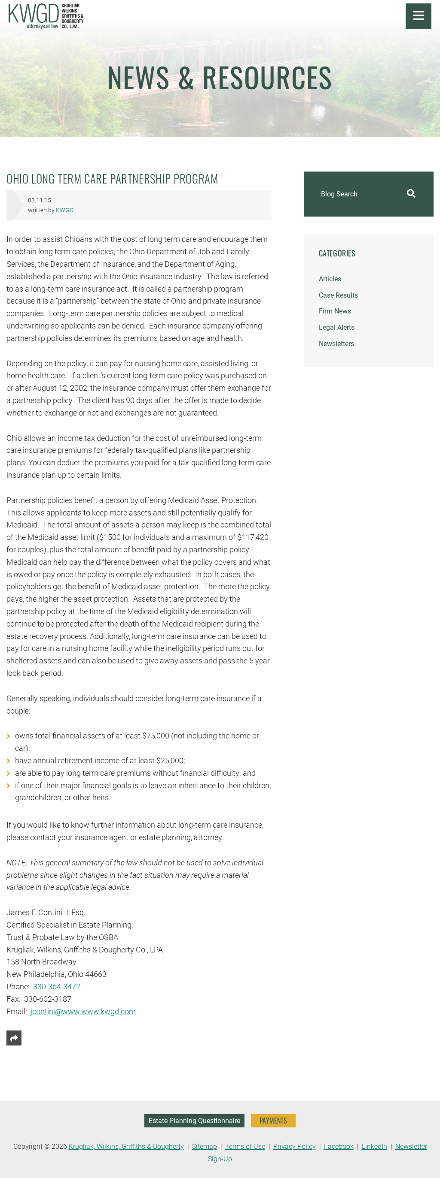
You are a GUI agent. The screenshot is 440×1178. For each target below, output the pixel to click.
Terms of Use (245, 1146)
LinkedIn (374, 1146)
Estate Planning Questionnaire (194, 1121)
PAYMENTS (273, 1120)
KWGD (64, 210)
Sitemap (204, 1146)
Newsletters (336, 344)
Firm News (335, 311)
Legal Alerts (336, 327)
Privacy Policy (294, 1146)
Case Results (338, 295)
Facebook (339, 1146)
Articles (330, 279)
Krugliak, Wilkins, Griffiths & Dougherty (126, 1146)
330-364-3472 (56, 986)
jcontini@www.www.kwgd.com (83, 1011)
